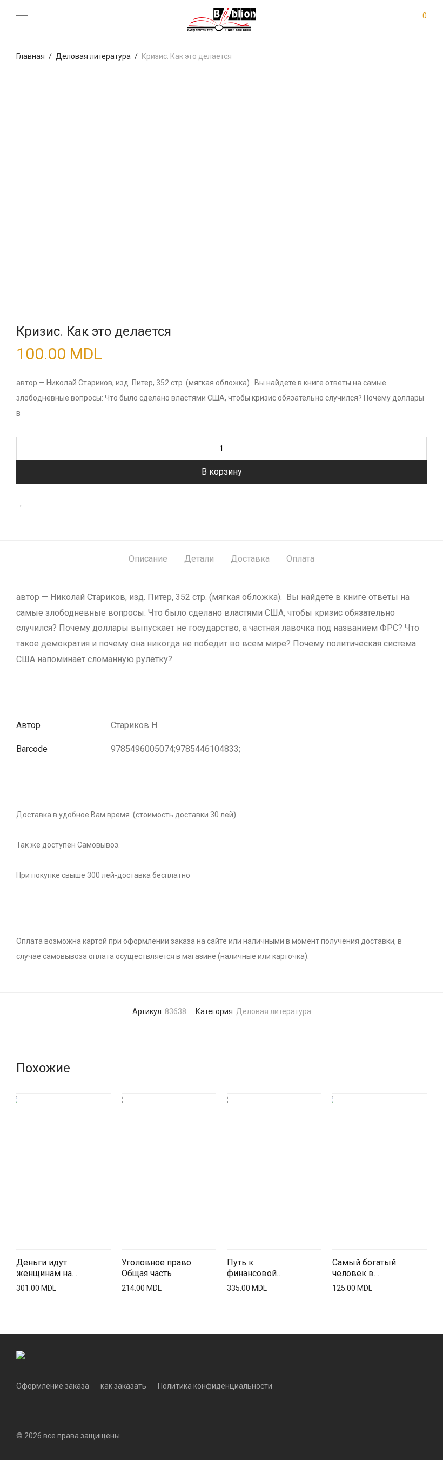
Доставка (250, 559)
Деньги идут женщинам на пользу (44, 1268)
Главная (30, 56)
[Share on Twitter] (62, 503)
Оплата (300, 559)
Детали (199, 559)
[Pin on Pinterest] (78, 503)
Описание (148, 559)
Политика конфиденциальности (215, 1386)
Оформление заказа (52, 1386)
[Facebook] (19, 1409)
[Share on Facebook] (47, 503)
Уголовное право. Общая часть (157, 1268)
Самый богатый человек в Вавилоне (364, 1268)
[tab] (148, 559)
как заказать (123, 1386)
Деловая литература (93, 56)
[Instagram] (36, 1409)
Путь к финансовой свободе (252, 1268)
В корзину (222, 471)
